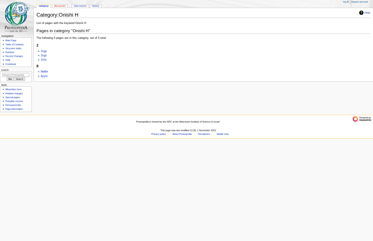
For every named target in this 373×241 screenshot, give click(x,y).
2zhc (44, 59)
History (95, 6)
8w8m (44, 71)
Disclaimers (204, 134)
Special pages (12, 97)
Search (5, 70)
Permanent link (13, 105)
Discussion (59, 6)
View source (80, 6)
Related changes (14, 93)
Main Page (10, 40)
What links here (13, 89)
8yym (44, 76)
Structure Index (13, 48)
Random (9, 52)
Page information (14, 109)
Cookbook (10, 64)
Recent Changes (14, 56)
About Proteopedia (182, 134)
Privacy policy (158, 134)
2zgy (44, 51)
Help (367, 12)
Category (44, 6)
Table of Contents (14, 44)
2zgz (44, 55)
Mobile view (223, 134)
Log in (346, 1)
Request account (359, 1)
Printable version (14, 101)
